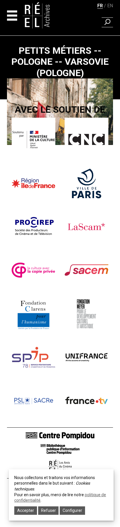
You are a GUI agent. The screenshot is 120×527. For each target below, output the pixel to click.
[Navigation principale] (12, 15)
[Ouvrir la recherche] (107, 22)
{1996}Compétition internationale (60, 152)
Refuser (48, 510)
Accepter (25, 510)
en (110, 5)
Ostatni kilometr (60, 160)
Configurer (72, 510)
